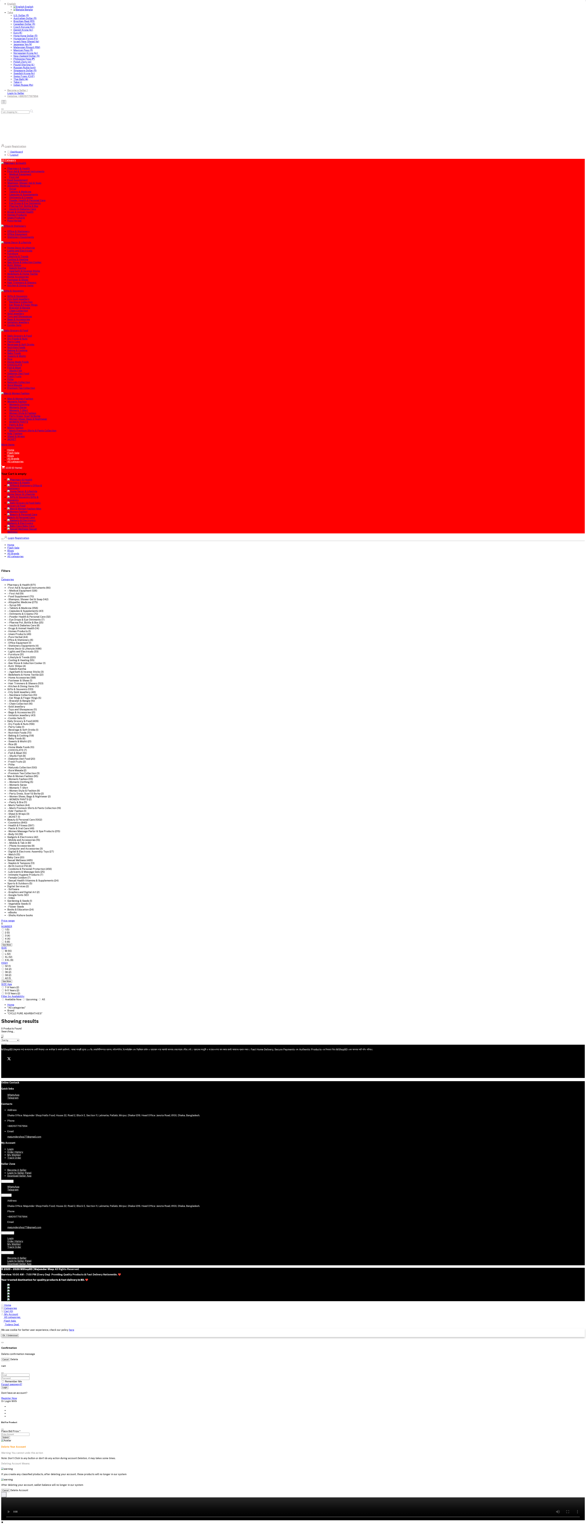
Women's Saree (18, 407)
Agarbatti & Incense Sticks (24, 271)
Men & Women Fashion (20, 398)
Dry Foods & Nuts (17, 338)
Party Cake (13, 341)
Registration (19, 146)
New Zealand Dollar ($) (26, 56)
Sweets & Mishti (16, 356)
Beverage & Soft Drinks (20, 344)
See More (6, 945)
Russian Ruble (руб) (24, 67)
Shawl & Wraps (16, 436)
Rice (9, 359)
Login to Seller (15, 93)
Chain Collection (18, 310)
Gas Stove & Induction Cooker (24, 262)
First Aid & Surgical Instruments (25, 171)
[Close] (2, 1429)
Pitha (10, 379)
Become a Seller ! (17, 90)
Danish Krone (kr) (23, 30)
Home (10, 450)
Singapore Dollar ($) (24, 70)
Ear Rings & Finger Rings (23, 304)
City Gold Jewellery (18, 299)
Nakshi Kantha (17, 268)
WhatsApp (13, 1095)
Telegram (12, 1097)
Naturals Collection (18, 382)
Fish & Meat (14, 367)
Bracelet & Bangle (19, 307)
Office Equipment (17, 234)
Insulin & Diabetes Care (22, 209)
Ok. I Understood (10, 1335)
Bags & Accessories (18, 319)
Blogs (10, 455)
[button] (8, 160)
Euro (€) (17, 32)
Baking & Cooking (17, 350)
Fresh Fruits (14, 376)
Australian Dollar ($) (24, 18)
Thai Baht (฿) (20, 79)
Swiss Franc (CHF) (23, 76)
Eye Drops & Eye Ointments (25, 203)
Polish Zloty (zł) (22, 61)
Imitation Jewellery (18, 322)
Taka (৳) (17, 82)
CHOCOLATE (14, 364)
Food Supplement (17, 180)
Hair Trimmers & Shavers (21, 282)
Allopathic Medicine (18, 185)
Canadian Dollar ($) (24, 24)
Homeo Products (17, 214)
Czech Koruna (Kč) (23, 27)
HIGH (4, 963)
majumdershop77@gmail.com (24, 1136)
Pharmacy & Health (18, 168)
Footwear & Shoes (17, 279)
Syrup (12, 188)
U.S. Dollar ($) (21, 15)
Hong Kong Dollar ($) (25, 35)
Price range (8, 920)
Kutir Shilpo (14, 265)
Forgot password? (11, 1384)
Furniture (12, 253)
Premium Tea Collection (21, 388)
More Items (7, 444)
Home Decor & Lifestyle (21, 247)
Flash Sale (13, 452)
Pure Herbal (14, 220)
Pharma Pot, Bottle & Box (23, 206)
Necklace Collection (21, 302)
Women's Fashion (17, 401)
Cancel (5, 1359)
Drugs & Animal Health (20, 212)
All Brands (13, 458)
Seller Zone (7, 1252)
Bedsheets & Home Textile (22, 274)
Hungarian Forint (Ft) (25, 38)
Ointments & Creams (21, 197)
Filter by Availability (12, 996)
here (71, 1329)
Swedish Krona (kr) (24, 73)
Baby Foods (14, 353)
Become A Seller (17, 1170)
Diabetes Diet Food (18, 373)
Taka (10, 12)
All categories (15, 461)
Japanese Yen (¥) (22, 44)
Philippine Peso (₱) (24, 59)
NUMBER (6, 926)
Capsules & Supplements (23, 194)
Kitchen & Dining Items (20, 285)
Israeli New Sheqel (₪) (26, 41)
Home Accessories (18, 276)
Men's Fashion (15, 427)
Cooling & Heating (17, 259)
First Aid (14, 177)
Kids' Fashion (14, 433)
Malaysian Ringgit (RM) (26, 47)
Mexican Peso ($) (23, 50)
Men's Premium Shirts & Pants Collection (32, 430)
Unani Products (16, 217)
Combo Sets (14, 325)
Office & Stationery (18, 231)
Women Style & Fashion (22, 413)
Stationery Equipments (20, 237)
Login (8, 146)
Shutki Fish (15, 370)
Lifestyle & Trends (17, 256)
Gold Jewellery (15, 313)
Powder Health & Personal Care (27, 200)
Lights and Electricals (19, 250)
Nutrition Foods (16, 347)
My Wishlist (14, 1154)
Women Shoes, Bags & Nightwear (28, 419)
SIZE (4, 947)
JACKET (11, 439)
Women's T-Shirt (18, 410)
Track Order (14, 1157)
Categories (7, 579)
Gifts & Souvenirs (17, 296)
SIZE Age (6, 984)
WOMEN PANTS (18, 422)
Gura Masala (14, 385)
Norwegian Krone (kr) (25, 53)
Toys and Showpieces (19, 316)
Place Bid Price (10, 1431)
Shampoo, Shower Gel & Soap (24, 183)
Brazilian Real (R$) (23, 21)
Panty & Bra (16, 424)
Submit (5, 1437)
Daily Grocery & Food (19, 335)
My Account (7, 1233)
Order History (15, 1152)
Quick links (7, 1181)
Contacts (6, 1195)
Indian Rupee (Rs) (23, 85)
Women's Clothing (19, 404)
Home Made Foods (18, 362)
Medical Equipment (20, 174)
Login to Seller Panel (19, 1172)
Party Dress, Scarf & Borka (24, 416)
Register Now (9, 1398)
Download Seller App (19, 1175)
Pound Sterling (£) (23, 64)
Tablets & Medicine (20, 191)
